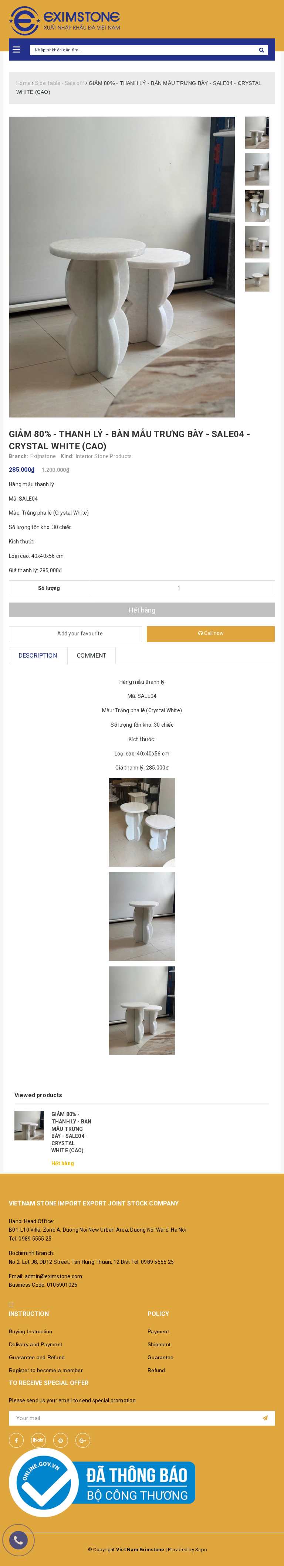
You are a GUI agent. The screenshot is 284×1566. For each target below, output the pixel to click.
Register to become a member (46, 1370)
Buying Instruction (31, 1331)
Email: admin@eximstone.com (45, 1276)
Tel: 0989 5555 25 (30, 1239)
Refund (156, 1370)
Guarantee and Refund (37, 1357)
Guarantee (160, 1357)
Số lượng (49, 588)
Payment (158, 1331)
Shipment (159, 1344)
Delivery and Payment (35, 1344)
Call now (213, 633)
